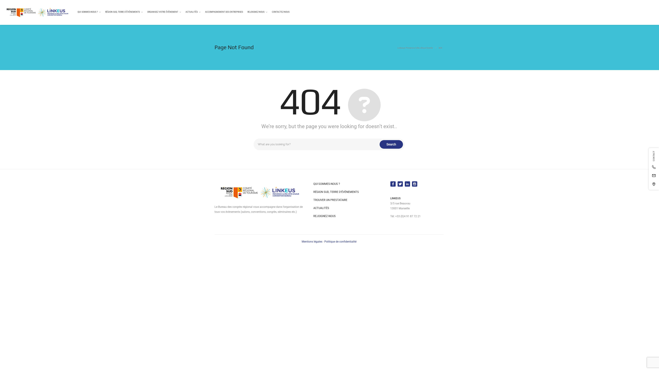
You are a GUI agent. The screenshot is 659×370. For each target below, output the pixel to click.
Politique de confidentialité (340, 241)
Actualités (192, 11)
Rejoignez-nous (255, 11)
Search (391, 144)
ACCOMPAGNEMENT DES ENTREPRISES (224, 11)
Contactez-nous (281, 11)
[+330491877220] (654, 167)
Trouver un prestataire (330, 200)
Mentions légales (312, 241)
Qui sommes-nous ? (88, 11)
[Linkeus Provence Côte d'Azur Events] (38, 12)
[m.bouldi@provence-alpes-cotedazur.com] (654, 176)
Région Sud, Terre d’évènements (122, 11)
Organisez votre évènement (162, 11)
